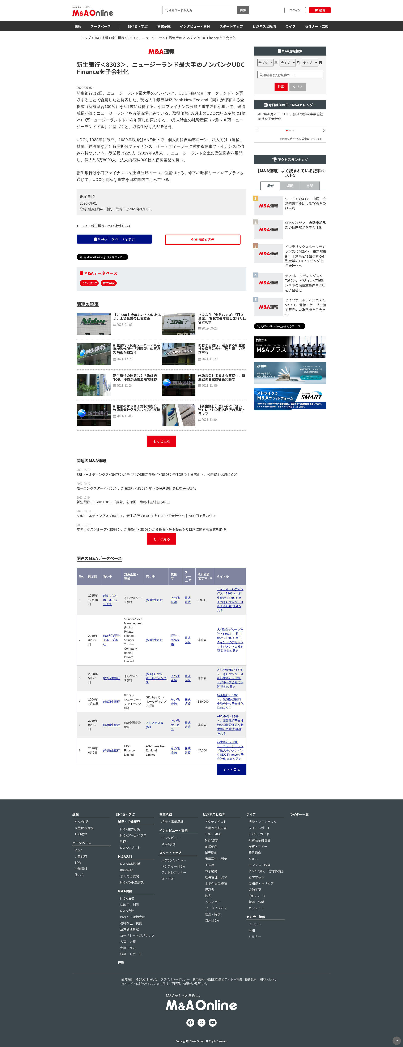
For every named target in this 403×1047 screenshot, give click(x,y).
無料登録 (319, 10)
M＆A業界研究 (130, 829)
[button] (287, 130)
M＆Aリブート (130, 847)
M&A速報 (101, 37)
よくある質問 (129, 876)
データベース (101, 26)
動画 (123, 841)
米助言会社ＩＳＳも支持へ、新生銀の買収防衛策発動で (221, 377)
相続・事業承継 (172, 821)
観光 (208, 896)
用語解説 (126, 870)
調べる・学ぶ (138, 26)
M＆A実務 (125, 891)
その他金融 (89, 283)
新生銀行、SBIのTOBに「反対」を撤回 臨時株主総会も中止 (123, 501)
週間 (290, 185)
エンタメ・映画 (260, 865)
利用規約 (198, 979)
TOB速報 (81, 834)
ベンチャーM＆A (173, 866)
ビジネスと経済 (264, 26)
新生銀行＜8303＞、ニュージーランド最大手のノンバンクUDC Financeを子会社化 (230, 750)
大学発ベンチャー (174, 860)
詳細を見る (231, 650)
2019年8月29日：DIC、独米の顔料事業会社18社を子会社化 (290, 116)
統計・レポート (131, 954)
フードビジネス (216, 908)
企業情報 (81, 868)
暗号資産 (255, 852)
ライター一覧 (299, 814)
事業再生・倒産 (216, 858)
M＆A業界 (212, 840)
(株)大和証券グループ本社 (111, 640)
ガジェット (256, 908)
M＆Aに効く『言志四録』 (267, 871)
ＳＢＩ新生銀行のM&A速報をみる (106, 225)
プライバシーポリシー (175, 979)
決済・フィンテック (263, 821)
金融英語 (255, 889)
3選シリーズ (257, 896)
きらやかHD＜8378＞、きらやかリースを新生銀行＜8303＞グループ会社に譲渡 (230, 678)
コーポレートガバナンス (137, 935)
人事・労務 (128, 941)
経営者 (209, 889)
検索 (243, 9)
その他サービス (175, 725)
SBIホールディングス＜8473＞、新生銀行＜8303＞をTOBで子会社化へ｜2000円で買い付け (146, 515)
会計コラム (128, 948)
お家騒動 (211, 871)
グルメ (253, 858)
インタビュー (170, 838)
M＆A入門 (125, 856)
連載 (121, 962)
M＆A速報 (82, 821)
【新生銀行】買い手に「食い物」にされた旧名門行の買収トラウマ (221, 409)
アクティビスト (215, 821)
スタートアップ (231, 26)
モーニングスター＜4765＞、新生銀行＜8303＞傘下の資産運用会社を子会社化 (136, 488)
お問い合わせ (268, 979)
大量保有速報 (84, 828)
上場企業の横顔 (216, 883)
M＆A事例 (168, 844)
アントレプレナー (173, 872)
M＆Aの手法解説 (132, 882)
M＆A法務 (127, 898)
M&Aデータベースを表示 (116, 238)
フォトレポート (260, 828)
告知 (252, 930)
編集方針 (127, 979)
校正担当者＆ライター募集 (224, 979)
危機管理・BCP (216, 877)
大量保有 (81, 856)
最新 (270, 185)
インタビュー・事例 (195, 26)
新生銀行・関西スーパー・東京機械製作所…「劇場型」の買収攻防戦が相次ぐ (136, 349)
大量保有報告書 (216, 828)
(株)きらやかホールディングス (156, 678)
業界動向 (211, 852)
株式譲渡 (109, 283)
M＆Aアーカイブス (133, 835)
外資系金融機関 (260, 840)
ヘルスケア (213, 902)
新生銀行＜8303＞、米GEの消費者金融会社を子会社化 (230, 699)
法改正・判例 (129, 904)
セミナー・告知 (316, 26)
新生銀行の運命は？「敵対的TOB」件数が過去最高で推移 (135, 377)
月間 (309, 185)
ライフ (290, 26)
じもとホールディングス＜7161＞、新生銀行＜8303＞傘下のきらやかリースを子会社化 (230, 598)
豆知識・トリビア (261, 883)
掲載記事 (250, 979)
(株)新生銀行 (154, 600)
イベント (255, 924)
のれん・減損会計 (132, 917)
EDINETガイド (259, 834)
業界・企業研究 (129, 821)
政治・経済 (213, 914)
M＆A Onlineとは (147, 979)
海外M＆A (212, 920)
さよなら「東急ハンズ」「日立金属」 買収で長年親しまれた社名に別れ (222, 318)
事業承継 (164, 26)
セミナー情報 (255, 917)
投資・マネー (258, 846)
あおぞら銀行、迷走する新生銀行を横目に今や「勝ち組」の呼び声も (221, 349)
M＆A (78, 850)
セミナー (255, 936)
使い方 (79, 875)
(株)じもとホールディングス (110, 600)
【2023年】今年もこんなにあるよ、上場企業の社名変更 (137, 316)
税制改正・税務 (131, 923)
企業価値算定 (129, 929)
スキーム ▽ (188, 576)
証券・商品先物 (175, 640)
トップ (86, 37)
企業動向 (211, 846)
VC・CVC (167, 878)
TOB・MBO (213, 834)
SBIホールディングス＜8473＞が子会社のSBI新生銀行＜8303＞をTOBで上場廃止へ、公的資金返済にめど (157, 474)
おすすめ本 (256, 877)
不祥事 (209, 865)
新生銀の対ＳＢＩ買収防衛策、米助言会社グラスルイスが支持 (136, 407)
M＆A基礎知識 (130, 863)
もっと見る (161, 441)
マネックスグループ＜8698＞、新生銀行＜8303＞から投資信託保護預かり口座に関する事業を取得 (151, 529)
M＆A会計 (127, 910)
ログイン (295, 10)
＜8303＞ (113, 64)
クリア (298, 86)
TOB (78, 862)
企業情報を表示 (203, 239)
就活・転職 (256, 902)
